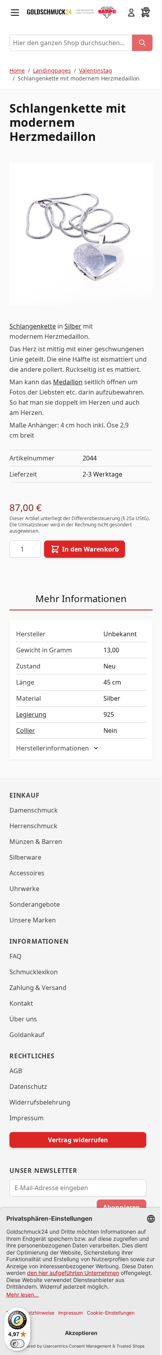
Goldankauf (26, 1035)
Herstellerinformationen (52, 748)
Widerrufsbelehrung (39, 1102)
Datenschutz (28, 1087)
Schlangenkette (32, 326)
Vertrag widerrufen (75, 1140)
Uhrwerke (24, 889)
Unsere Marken (32, 920)
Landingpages (52, 70)
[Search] (142, 43)
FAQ (15, 956)
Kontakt (21, 1003)
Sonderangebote (34, 904)
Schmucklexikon (33, 972)
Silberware (25, 857)
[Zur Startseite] (49, 13)
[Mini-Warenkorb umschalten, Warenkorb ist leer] (145, 12)
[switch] (17, 1343)
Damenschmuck (33, 810)
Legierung (31, 714)
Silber (72, 326)
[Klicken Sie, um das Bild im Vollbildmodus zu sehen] (81, 234)
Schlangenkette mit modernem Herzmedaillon (79, 78)
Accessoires (26, 873)
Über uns (23, 1019)
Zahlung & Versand (37, 988)
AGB (15, 1071)
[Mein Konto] (131, 12)
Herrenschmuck (33, 826)
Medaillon (68, 382)
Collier (25, 730)
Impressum (26, 1118)
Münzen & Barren (35, 842)
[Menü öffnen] (14, 12)
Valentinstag (95, 70)
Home (17, 70)
